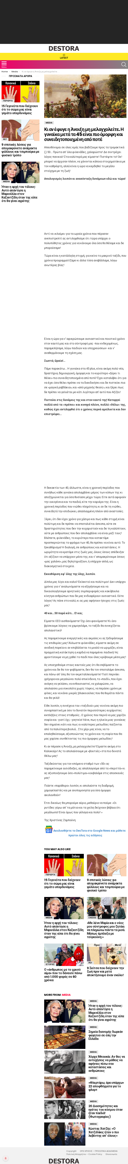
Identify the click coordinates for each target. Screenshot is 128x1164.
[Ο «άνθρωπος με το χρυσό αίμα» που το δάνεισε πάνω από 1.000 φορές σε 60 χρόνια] (64, 955)
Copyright (71, 1151)
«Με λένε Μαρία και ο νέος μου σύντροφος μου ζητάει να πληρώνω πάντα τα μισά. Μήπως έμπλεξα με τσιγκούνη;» (106, 930)
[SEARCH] (123, 65)
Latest (64, 58)
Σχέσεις (92, 917)
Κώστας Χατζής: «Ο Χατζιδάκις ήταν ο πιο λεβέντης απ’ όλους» (104, 1132)
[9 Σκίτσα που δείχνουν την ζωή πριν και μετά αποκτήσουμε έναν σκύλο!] (106, 954)
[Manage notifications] (5, 1158)
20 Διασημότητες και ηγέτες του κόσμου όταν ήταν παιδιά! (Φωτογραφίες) (106, 1111)
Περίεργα (50, 874)
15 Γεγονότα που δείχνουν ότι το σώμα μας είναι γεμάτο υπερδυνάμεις (62, 883)
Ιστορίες (50, 964)
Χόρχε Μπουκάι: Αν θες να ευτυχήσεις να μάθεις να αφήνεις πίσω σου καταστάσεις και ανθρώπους (107, 1063)
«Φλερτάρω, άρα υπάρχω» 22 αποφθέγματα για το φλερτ (106, 1086)
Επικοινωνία (111, 1154)
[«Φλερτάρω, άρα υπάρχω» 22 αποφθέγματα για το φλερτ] (64, 1087)
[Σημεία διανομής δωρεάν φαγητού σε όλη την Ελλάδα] (64, 1037)
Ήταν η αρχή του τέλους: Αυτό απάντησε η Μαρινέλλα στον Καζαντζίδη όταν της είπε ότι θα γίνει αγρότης (64, 930)
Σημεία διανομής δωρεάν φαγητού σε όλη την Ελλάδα (106, 1035)
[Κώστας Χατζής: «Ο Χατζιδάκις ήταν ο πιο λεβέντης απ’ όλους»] (64, 1134)
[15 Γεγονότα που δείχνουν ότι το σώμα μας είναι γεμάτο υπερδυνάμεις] (64, 865)
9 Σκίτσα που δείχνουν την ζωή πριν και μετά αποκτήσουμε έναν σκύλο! (105, 971)
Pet (90, 874)
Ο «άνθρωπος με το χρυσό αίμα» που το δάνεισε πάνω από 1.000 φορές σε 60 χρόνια (63, 974)
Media (49, 917)
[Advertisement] (64, 22)
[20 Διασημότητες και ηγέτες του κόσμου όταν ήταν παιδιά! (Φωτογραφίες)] (64, 1109)
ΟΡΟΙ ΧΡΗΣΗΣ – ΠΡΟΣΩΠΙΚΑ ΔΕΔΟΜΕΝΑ (99, 1151)
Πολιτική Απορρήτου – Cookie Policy (84, 1154)
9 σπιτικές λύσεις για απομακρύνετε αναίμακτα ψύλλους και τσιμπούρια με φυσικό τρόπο (106, 885)
